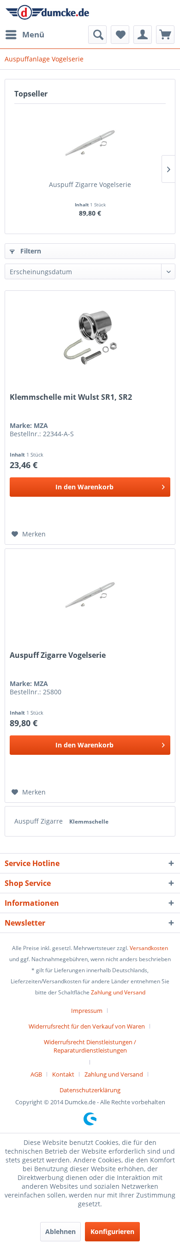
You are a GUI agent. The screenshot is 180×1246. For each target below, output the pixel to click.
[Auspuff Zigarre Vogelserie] (90, 143)
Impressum (86, 1010)
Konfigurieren (112, 1231)
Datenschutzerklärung (90, 1090)
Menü (33, 34)
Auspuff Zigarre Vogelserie (90, 184)
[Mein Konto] (142, 34)
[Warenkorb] (165, 34)
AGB (36, 1074)
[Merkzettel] (120, 34)
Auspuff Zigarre (39, 821)
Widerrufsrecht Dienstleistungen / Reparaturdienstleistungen (90, 1046)
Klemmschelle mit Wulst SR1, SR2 (71, 397)
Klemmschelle (88, 821)
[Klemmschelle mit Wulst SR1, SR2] (90, 337)
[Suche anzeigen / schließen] (97, 34)
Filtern (29, 251)
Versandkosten (149, 948)
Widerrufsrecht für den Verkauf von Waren (87, 1026)
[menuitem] (24, 34)
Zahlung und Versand (118, 992)
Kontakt (63, 1074)
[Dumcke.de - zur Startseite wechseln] (47, 13)
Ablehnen (60, 1231)
